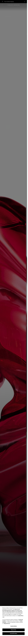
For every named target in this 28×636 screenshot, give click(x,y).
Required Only (13, 629)
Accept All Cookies (13, 633)
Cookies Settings (13, 626)
